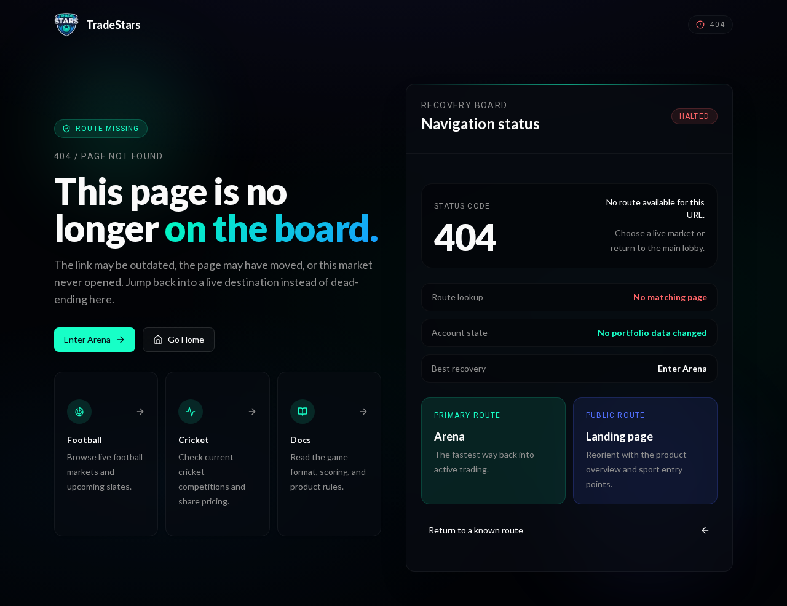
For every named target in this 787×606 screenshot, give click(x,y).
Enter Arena (87, 339)
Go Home (186, 339)
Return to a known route (476, 530)
